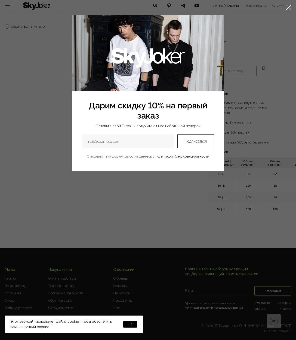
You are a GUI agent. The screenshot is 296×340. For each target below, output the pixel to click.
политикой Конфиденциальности (182, 156)
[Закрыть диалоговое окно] (289, 7)
